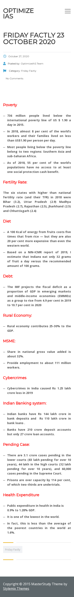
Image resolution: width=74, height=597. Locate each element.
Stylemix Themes (16, 588)
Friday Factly (12, 549)
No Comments (14, 78)
